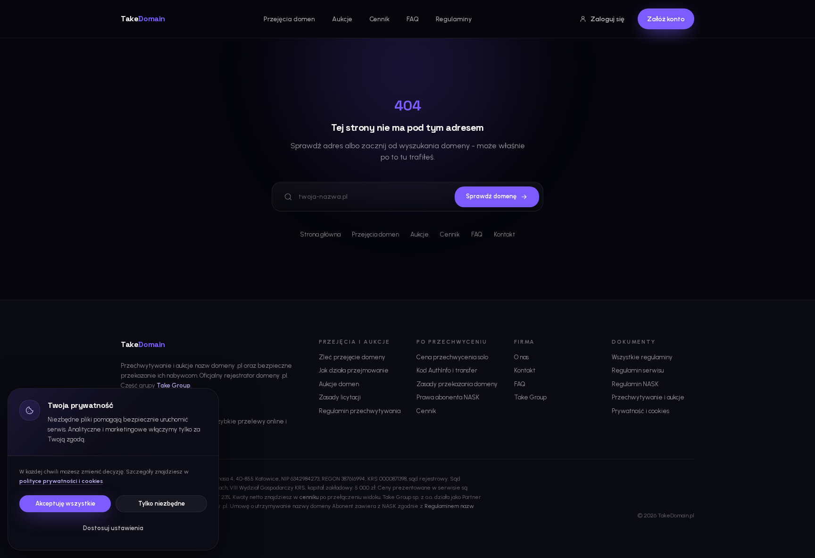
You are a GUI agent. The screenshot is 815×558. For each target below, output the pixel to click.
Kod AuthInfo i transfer (446, 370)
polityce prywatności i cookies (61, 481)
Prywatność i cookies (640, 410)
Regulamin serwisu (638, 370)
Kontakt (504, 234)
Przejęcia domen (289, 19)
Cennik (379, 19)
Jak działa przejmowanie (354, 370)
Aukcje (342, 19)
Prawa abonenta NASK (447, 397)
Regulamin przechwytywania (359, 410)
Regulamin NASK (635, 384)
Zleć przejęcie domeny (352, 357)
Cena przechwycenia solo (452, 357)
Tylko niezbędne (161, 503)
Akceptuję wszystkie (65, 503)
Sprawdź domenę (491, 196)
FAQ (413, 19)
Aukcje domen (339, 384)
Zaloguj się (607, 19)
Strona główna (320, 234)
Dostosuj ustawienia (113, 528)
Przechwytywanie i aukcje (648, 397)
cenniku (308, 497)
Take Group (174, 385)
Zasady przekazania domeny (457, 384)
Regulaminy (454, 19)
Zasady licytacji (340, 397)
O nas (521, 357)
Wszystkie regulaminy (642, 357)
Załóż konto (666, 19)
